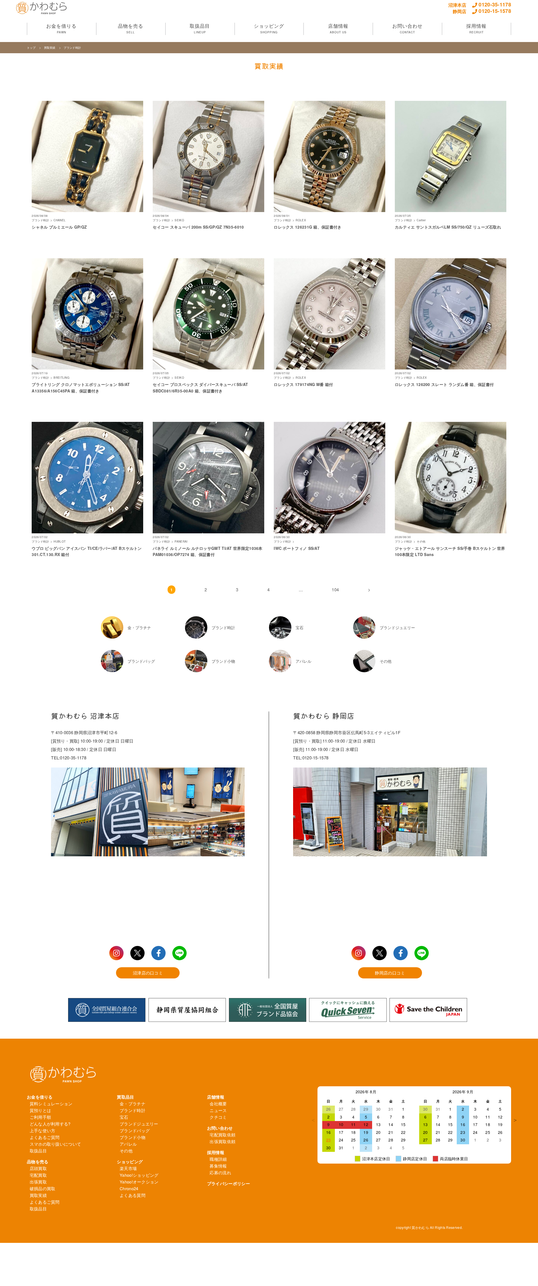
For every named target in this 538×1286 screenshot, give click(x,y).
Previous (313, 1120)
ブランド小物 (132, 1137)
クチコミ (218, 1117)
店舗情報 (215, 1097)
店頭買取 (38, 1168)
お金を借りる (40, 1097)
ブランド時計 (72, 48)
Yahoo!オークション (139, 1182)
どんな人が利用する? (50, 1124)
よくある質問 (132, 1195)
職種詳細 (218, 1159)
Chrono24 (129, 1188)
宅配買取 (38, 1175)
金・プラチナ (132, 1103)
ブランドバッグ (135, 1130)
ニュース (218, 1110)
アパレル (128, 1144)
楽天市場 (128, 1168)
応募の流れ (220, 1172)
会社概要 (218, 1103)
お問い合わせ (220, 1128)
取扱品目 (38, 1151)
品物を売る (37, 1162)
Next (515, 1120)
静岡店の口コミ (390, 973)
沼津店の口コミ (148, 973)
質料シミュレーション (51, 1103)
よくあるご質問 (45, 1137)
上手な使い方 (42, 1130)
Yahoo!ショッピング (139, 1175)
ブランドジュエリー (139, 1124)
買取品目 (125, 1097)
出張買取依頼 (222, 1141)
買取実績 (49, 48)
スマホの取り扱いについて (55, 1144)
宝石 (124, 1117)
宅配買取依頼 (222, 1135)
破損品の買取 (42, 1188)
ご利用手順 (40, 1117)
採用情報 (215, 1152)
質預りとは (40, 1110)
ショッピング (130, 1162)
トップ (31, 48)
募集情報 (218, 1166)
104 (335, 589)
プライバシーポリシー (228, 1183)
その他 (126, 1151)
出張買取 (38, 1182)
